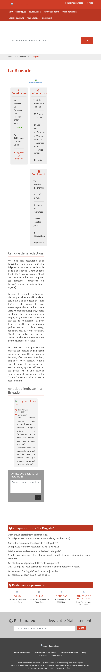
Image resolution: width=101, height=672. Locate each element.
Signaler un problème (19, 155)
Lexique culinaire (16, 18)
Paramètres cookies (69, 652)
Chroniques (20, 12)
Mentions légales (22, 652)
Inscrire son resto (75, 2)
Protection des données (45, 652)
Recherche (47, 18)
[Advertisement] (53, 515)
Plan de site (56, 655)
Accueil (10, 56)
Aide (91, 2)
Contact (43, 655)
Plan (19, 127)
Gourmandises (35, 12)
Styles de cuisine (69, 12)
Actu (11, 12)
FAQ (84, 652)
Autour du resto (51, 12)
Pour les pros (33, 18)
